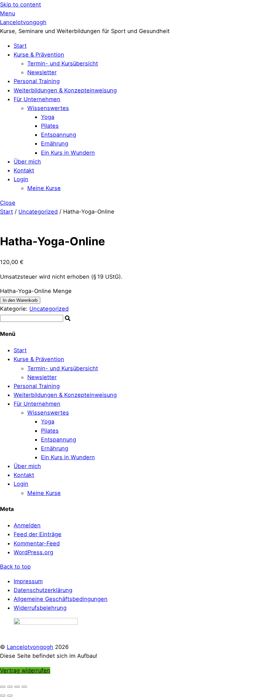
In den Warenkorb (20, 300)
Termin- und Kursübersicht (62, 63)
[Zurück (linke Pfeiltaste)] (2, 696)
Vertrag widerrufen (25, 670)
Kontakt (24, 170)
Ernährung (54, 143)
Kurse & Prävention (39, 54)
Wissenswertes (48, 108)
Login (21, 179)
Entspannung (58, 134)
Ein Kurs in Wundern (68, 152)
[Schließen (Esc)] (24, 687)
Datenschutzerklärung (43, 590)
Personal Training (37, 81)
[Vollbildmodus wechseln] (10, 687)
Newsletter (42, 72)
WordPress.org (33, 552)
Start (20, 45)
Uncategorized (38, 211)
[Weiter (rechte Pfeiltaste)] (10, 696)
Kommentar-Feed (37, 543)
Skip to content (20, 4)
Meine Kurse (44, 188)
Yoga (47, 116)
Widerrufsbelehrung (40, 607)
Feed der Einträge (37, 534)
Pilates (50, 125)
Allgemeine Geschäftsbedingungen (61, 598)
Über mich (27, 161)
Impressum (28, 581)
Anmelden (27, 525)
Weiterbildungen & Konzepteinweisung (65, 90)
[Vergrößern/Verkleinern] (2, 687)
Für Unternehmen (37, 99)
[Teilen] (17, 687)
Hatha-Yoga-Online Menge (36, 291)
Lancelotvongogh (30, 646)
